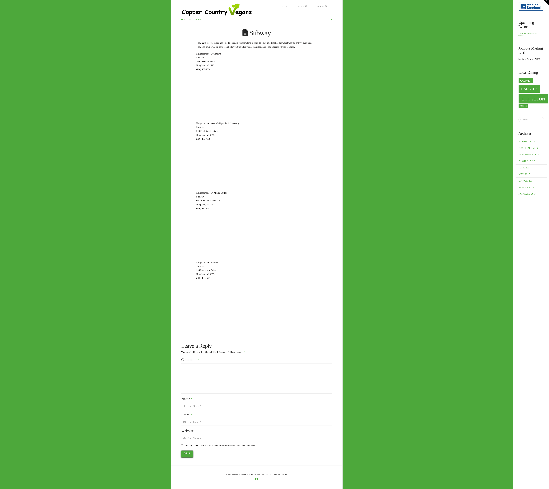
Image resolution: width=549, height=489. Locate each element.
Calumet (526, 80)
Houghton (533, 99)
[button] (546, 2)
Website (187, 431)
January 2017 (527, 194)
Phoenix (523, 106)
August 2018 (527, 141)
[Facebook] (256, 479)
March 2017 (526, 181)
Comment (190, 359)
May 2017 (524, 174)
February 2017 (528, 187)
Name (187, 399)
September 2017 (529, 154)
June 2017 (525, 167)
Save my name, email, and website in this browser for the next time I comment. (219, 445)
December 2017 (528, 148)
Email (187, 415)
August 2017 (527, 161)
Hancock (529, 89)
